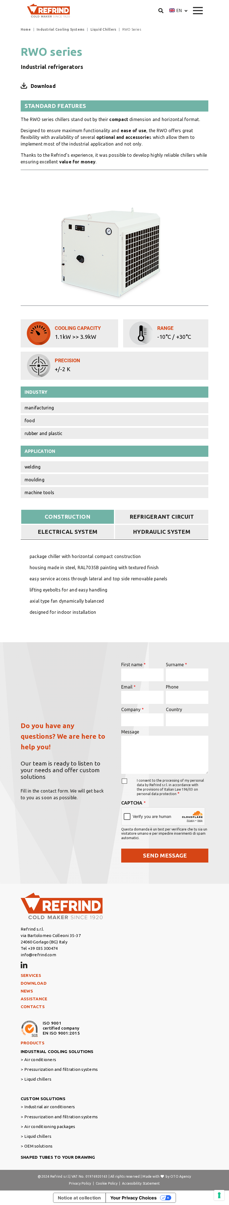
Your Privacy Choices (133, 1198)
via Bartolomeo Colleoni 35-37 (51, 935)
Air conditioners (40, 1059)
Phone (172, 686)
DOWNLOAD (34, 983)
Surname (175, 664)
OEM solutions (38, 1146)
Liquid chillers (37, 1079)
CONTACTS (33, 1006)
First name (131, 664)
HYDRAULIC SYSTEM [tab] (161, 531)
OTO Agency (180, 1176)
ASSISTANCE (34, 998)
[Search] (161, 10)
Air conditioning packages (49, 1126)
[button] (178, 10)
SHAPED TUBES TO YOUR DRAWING (58, 1157)
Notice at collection (79, 1198)
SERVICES (31, 975)
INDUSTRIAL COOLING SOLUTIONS (57, 1051)
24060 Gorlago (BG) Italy (44, 942)
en (179, 10)
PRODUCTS (32, 1042)
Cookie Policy (107, 1183)
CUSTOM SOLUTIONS (43, 1098)
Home (26, 29)
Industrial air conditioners (49, 1106)
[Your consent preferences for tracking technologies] (219, 1195)
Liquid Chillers (103, 29)
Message (130, 731)
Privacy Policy (80, 1183)
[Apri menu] (198, 10)
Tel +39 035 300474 (39, 948)
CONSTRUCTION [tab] (67, 516)
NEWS (27, 991)
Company (130, 709)
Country (174, 709)
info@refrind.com (38, 954)
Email (126, 686)
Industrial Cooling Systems (60, 29)
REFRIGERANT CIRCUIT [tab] (162, 516)
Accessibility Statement (141, 1183)
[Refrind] (49, 11)
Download (43, 86)
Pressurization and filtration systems (61, 1069)
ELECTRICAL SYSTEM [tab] (67, 531)
